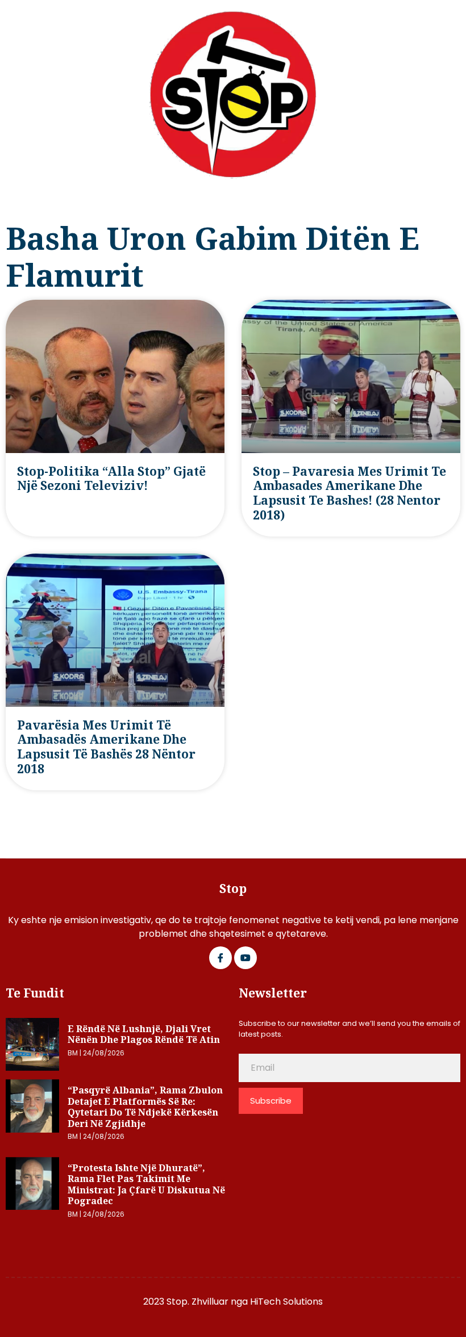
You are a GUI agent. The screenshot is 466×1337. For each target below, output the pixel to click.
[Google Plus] (245, 957)
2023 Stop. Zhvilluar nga (196, 1301)
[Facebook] (220, 957)
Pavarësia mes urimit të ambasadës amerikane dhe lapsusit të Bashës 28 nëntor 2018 (106, 747)
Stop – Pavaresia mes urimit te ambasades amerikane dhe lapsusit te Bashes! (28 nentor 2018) (349, 493)
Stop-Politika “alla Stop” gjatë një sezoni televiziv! (111, 478)
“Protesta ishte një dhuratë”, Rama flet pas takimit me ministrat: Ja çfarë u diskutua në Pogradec (146, 1185)
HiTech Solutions (286, 1301)
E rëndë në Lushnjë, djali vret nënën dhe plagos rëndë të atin (144, 1034)
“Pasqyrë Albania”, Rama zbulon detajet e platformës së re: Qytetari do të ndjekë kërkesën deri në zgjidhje (145, 1107)
